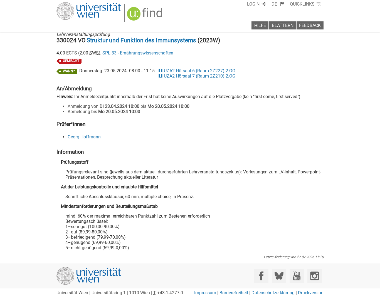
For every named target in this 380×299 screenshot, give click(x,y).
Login (253, 4)
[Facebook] (261, 276)
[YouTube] (297, 276)
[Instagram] (314, 276)
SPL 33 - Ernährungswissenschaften (137, 53)
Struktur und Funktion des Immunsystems (141, 40)
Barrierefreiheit (233, 292)
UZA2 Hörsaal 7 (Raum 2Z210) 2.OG (199, 76)
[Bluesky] (279, 276)
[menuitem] (278, 4)
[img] (145, 15)
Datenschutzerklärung (273, 292)
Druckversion (311, 292)
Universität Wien (75, 5)
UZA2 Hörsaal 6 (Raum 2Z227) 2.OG (199, 70)
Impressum (205, 292)
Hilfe (260, 25)
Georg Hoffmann (84, 136)
